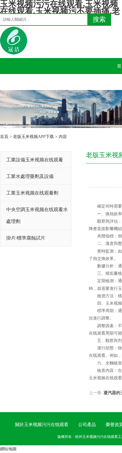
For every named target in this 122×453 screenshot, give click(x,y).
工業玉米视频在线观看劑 (32, 192)
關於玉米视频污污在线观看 (41, 424)
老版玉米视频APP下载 (33, 136)
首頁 (4, 136)
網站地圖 (8, 449)
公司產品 (87, 424)
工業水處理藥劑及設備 (30, 176)
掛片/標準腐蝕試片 (25, 237)
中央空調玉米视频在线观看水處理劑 (37, 215)
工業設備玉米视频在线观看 (34, 159)
